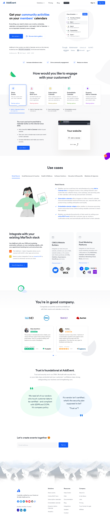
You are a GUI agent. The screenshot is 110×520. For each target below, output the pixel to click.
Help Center (67, 493)
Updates (66, 509)
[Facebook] (18, 501)
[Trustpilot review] (41, 331)
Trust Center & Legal (85, 506)
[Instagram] (26, 501)
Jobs (80, 499)
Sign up (63, 445)
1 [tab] (53, 355)
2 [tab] (54, 355)
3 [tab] (56, 355)
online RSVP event (63, 216)
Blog (58, 3)
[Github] (32, 501)
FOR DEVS (66, 2)
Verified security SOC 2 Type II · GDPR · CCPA (21, 53)
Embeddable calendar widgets (67, 206)
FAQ (65, 496)
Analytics (50, 511)
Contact (66, 513)
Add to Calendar (75, 138)
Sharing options (15, 103)
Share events (51, 493)
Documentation (68, 499)
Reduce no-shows (82, 62)
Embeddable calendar (54, 503)
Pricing (50, 3)
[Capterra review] (75, 331)
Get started (15, 36)
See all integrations (17, 265)
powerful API (37, 256)
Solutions (40, 3)
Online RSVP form (53, 496)
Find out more (56, 263)
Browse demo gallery (34, 36)
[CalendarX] (35, 501)
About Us (81, 493)
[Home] (9, 2)
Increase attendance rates (34, 62)
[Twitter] (21, 501)
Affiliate (81, 509)
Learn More (22, 148)
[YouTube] (29, 501)
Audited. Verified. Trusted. (24, 506)
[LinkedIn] (24, 501)
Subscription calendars (65, 198)
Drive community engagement (59, 62)
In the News (82, 496)
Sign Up (101, 3)
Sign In (93, 3)
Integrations (67, 506)
